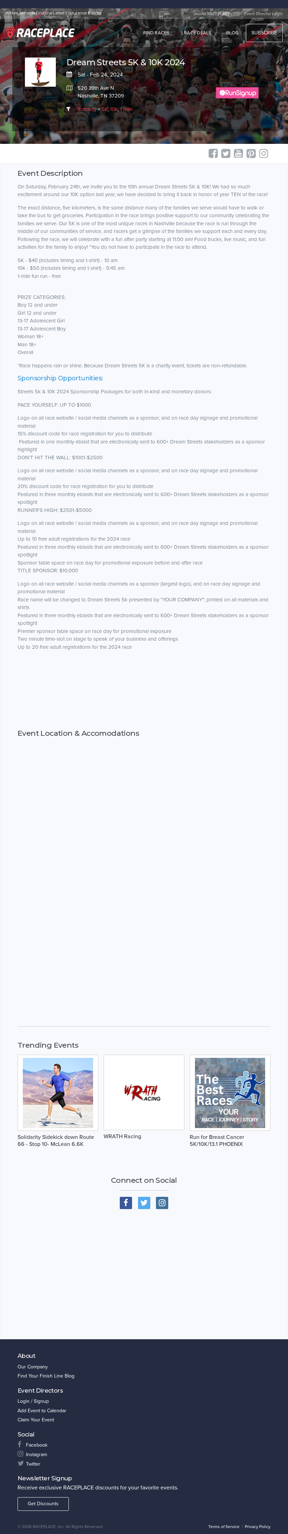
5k (104, 109)
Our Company (33, 1367)
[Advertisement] (144, 690)
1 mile (126, 109)
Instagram (36, 1455)
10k (114, 109)
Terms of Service (224, 1526)
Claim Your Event (36, 1420)
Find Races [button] (156, 33)
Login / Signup (33, 1401)
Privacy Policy (257, 1526)
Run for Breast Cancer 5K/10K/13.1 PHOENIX (217, 1141)
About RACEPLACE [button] (212, 13)
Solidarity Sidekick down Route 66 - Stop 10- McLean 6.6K (56, 1141)
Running (87, 109)
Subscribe (264, 33)
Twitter (33, 1464)
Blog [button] (232, 33)
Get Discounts (43, 1504)
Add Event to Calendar (42, 1411)
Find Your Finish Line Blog (46, 1376)
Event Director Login (263, 13)
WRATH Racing (122, 1136)
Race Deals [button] (198, 33)
